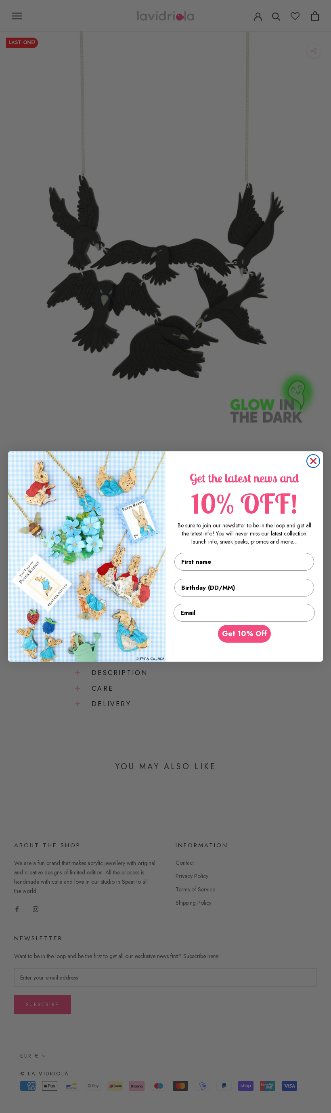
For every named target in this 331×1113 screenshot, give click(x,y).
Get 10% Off (244, 633)
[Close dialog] (313, 461)
